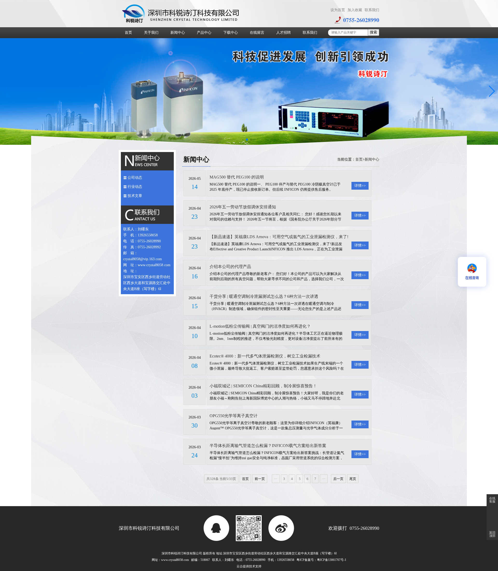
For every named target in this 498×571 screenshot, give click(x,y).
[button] (6, 91)
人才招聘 (283, 33)
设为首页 (337, 10)
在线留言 (257, 33)
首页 (128, 33)
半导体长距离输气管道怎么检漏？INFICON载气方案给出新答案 (268, 445)
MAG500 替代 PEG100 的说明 (237, 177)
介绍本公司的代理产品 (230, 266)
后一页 (338, 479)
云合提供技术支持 (249, 566)
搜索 (373, 32)
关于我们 (151, 33)
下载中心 (230, 33)
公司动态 (135, 178)
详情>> (360, 186)
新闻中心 (177, 33)
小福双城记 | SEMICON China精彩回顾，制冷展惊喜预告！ (263, 386)
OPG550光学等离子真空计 (234, 416)
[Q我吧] (216, 528)
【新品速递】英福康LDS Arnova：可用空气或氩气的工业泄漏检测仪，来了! (279, 237)
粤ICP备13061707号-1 (331, 560)
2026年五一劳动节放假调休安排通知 (243, 207)
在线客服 (492, 500)
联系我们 (372, 10)
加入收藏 (355, 10)
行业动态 (135, 187)
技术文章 (135, 196)
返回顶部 (492, 534)
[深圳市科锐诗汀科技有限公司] (181, 13)
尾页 (352, 479)
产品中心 (204, 33)
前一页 (260, 479)
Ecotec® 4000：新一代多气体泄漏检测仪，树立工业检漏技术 (265, 356)
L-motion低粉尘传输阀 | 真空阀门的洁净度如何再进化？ (260, 326)
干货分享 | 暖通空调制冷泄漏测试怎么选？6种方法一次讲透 (264, 296)
